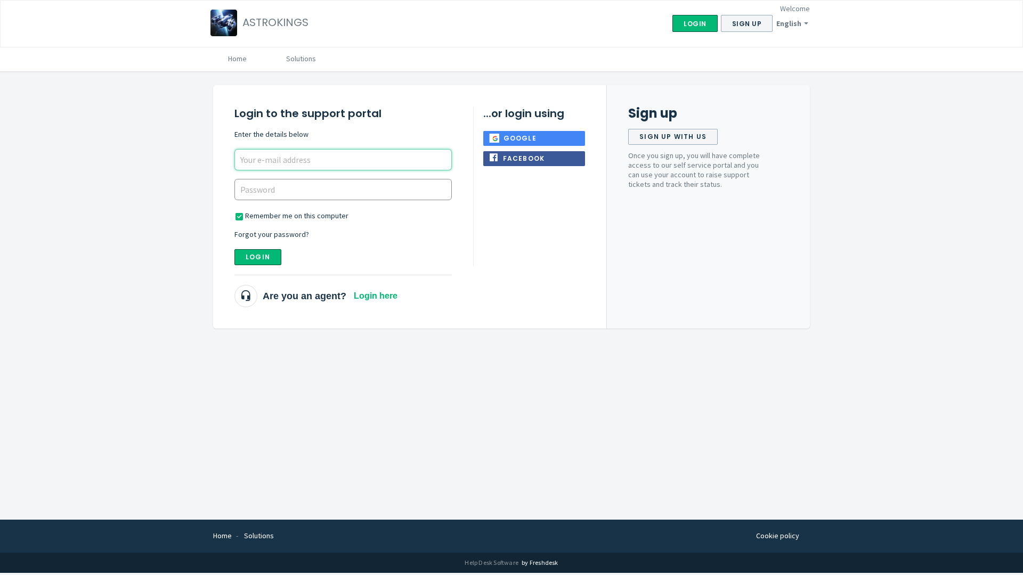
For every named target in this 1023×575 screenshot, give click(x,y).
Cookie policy (777, 535)
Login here (375, 295)
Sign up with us (673, 136)
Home (237, 58)
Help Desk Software (492, 562)
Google (520, 138)
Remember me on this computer (296, 215)
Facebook (524, 158)
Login (258, 256)
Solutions (301, 58)
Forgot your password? (271, 234)
